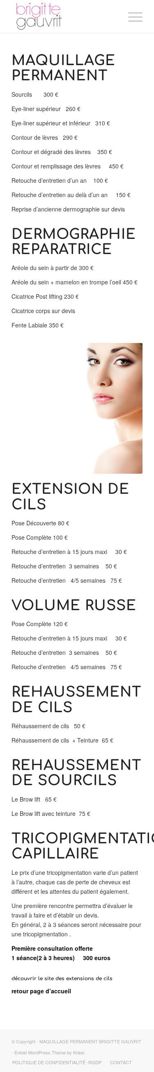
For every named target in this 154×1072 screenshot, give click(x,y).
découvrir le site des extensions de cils (62, 978)
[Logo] (63, 16)
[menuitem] (131, 16)
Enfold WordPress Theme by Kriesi (49, 1052)
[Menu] (131, 16)
